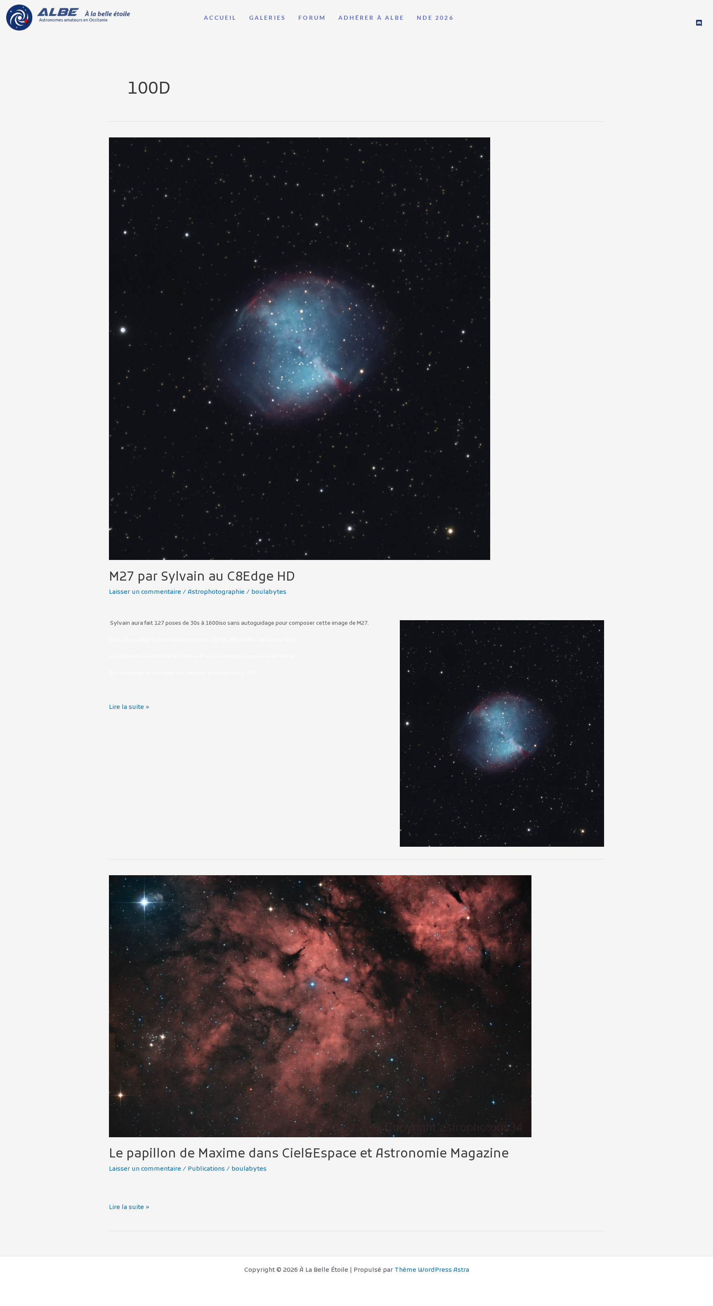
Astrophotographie (216, 592)
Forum (312, 17)
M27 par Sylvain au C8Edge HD (202, 577)
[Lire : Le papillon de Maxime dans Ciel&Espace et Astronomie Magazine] (320, 1006)
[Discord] (699, 23)
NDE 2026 (435, 17)
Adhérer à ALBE (371, 17)
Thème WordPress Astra (431, 1270)
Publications (206, 1169)
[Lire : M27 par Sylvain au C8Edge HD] (299, 349)
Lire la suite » (129, 706)
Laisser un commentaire (145, 592)
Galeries (267, 17)
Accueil (220, 17)
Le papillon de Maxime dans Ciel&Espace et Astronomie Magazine (309, 1154)
